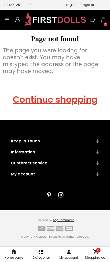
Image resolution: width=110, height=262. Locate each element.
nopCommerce (63, 220)
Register (87, 4)
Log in (70, 4)
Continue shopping (55, 99)
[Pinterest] (49, 195)
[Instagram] (61, 195)
